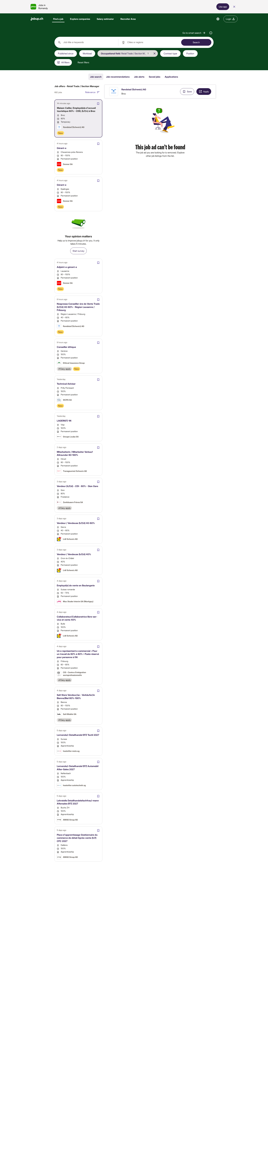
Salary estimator (105, 19)
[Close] (234, 6)
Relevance (90, 92)
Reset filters (83, 62)
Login (228, 19)
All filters (65, 62)
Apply (206, 91)
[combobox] (86, 42)
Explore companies (80, 19)
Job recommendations (118, 76)
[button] (194, 33)
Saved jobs (154, 76)
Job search (96, 76)
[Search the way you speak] (211, 33)
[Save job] (98, 103)
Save (189, 91)
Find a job (58, 19)
